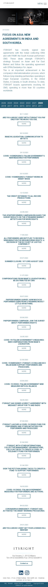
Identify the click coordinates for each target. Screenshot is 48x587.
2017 (9, 106)
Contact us (24, 563)
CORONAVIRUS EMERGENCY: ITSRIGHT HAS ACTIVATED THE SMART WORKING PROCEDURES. (24, 510)
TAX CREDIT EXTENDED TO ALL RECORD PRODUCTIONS (24, 197)
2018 (3, 106)
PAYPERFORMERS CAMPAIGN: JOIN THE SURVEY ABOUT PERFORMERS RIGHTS (24, 322)
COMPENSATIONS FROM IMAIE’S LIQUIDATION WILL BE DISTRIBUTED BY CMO (24, 280)
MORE (24, 124)
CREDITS (28, 583)
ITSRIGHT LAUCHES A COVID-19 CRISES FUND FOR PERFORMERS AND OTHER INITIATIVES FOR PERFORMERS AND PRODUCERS (23, 426)
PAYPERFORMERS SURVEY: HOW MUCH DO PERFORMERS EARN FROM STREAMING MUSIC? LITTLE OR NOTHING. (24, 302)
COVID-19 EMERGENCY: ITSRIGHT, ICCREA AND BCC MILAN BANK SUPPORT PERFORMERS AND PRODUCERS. (24, 365)
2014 (28, 106)
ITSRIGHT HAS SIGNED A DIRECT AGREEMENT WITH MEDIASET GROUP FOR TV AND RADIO (24, 404)
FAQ (5, 583)
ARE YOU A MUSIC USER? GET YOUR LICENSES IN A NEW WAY (24, 529)
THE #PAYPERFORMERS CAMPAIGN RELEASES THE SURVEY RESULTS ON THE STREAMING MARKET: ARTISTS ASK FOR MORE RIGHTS (24, 217)
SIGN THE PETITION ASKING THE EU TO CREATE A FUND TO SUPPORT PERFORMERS (24, 470)
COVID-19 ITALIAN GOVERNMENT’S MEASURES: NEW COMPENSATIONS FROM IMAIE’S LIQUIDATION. (24, 342)
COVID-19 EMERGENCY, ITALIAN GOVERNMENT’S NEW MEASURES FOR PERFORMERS (24, 157)
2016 (16, 106)
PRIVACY (10, 583)
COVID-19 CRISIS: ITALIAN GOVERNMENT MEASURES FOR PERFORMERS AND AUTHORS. (24, 491)
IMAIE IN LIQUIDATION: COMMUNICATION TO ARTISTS (24, 138)
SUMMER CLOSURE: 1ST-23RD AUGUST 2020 (24, 261)
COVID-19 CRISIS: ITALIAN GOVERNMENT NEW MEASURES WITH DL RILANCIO (24, 385)
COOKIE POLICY (18, 583)
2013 (34, 106)
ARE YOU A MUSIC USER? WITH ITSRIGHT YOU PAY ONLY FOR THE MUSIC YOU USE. (24, 118)
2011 (40, 106)
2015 (22, 106)
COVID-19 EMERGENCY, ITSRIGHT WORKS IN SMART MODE (24, 178)
